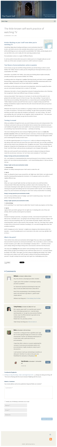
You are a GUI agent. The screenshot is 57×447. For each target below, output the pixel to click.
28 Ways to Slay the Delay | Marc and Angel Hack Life (18, 375)
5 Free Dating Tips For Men (33, 298)
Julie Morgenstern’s (26, 140)
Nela (15, 330)
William (16, 276)
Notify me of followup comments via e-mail (17, 401)
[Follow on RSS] (51, 439)
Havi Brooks (8, 35)
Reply (47, 277)
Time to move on (32, 321)
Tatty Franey (17, 306)
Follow (8, 262)
